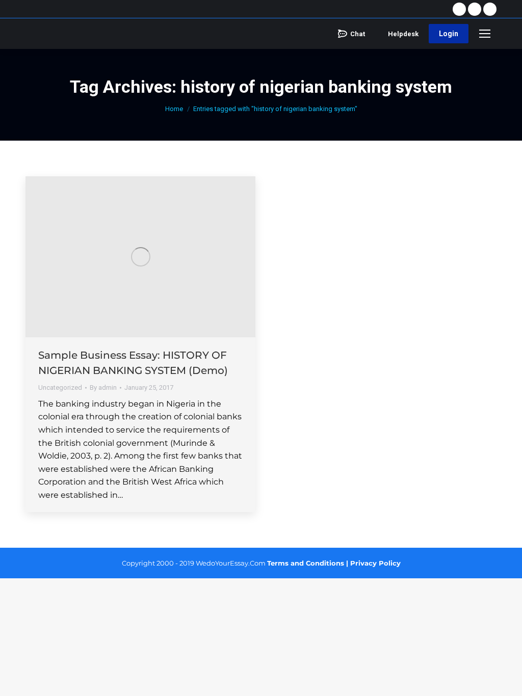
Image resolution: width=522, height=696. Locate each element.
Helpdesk (403, 34)
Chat (357, 34)
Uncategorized (60, 387)
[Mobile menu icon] (485, 34)
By (103, 387)
